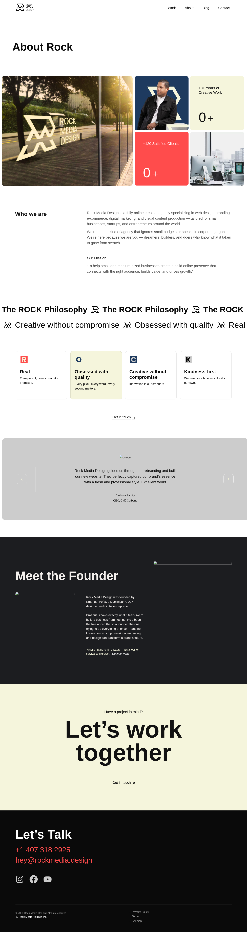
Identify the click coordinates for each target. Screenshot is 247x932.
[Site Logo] (25, 10)
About (189, 8)
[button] (22, 479)
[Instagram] (19, 879)
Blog (206, 8)
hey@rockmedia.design (53, 860)
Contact (224, 8)
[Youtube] (47, 879)
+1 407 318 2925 (42, 850)
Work (172, 8)
